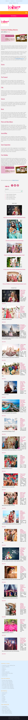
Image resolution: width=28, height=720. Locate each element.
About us (4, 668)
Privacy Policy (4, 674)
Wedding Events (5, 707)
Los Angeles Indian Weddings (8, 686)
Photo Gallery (4, 706)
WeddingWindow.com (19, 58)
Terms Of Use (4, 675)
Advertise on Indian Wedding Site (8, 665)
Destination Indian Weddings (7, 684)
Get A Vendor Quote (6, 709)
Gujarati (3, 698)
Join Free (16, 3)
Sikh (3, 695)
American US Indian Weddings (8, 688)
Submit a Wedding (5, 666)
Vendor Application (6, 671)
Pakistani (4, 694)
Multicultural (4, 692)
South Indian (4, 701)
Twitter (15, 185)
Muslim (3, 700)
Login (12, 3)
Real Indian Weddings (10, 199)
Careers (3, 670)
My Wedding (13, 15)
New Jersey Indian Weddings (7, 685)
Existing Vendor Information (7, 673)
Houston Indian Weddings (7, 680)
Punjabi (3, 696)
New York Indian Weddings (7, 681)
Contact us (4, 669)
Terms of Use (10, 718)
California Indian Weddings (7, 683)
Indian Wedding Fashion (11, 197)
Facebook (12, 185)
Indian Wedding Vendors (7, 711)
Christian (3, 699)
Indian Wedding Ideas (10, 196)
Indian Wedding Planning (11, 194)
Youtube (18, 185)
